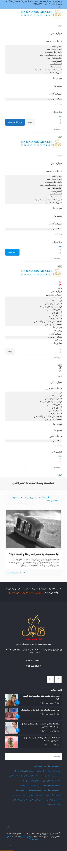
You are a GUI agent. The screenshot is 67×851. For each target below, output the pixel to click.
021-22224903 (33, 666)
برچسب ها (28, 497)
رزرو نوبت (12, 252)
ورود (30, 122)
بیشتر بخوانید (13, 572)
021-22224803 (33, 660)
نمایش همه (52, 500)
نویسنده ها (42, 497)
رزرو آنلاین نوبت (15, 122)
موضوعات (15, 497)
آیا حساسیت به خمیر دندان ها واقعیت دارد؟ (34, 554)
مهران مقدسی (26, 836)
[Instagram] (10, 846)
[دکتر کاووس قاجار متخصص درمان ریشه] (41, 17)
